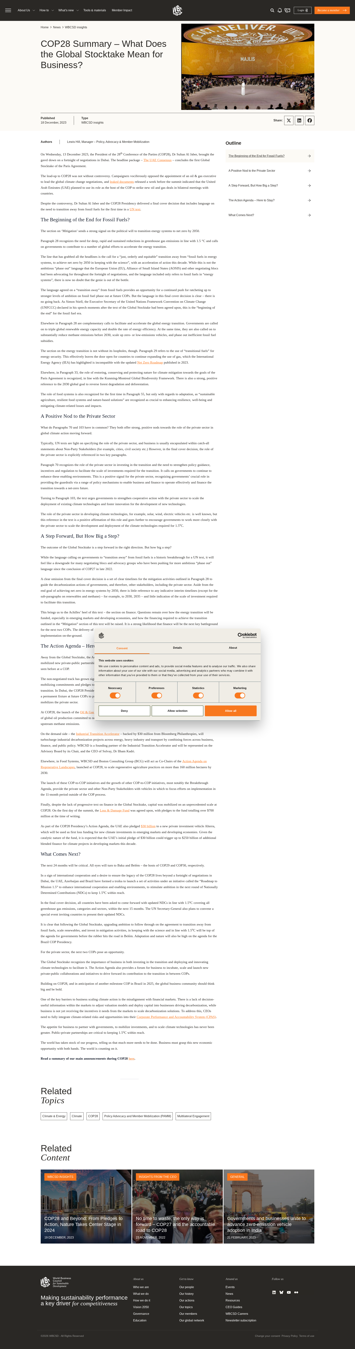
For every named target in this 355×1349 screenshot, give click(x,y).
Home (45, 27)
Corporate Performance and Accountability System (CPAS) (176, 1017)
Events (230, 1287)
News (57, 27)
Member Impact (122, 10)
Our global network (191, 1320)
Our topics (186, 1307)
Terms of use (306, 1335)
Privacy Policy (290, 1335)
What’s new (66, 10)
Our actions (186, 1300)
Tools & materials (94, 10)
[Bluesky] (281, 1292)
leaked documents (122, 182)
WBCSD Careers (237, 1313)
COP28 (93, 1116)
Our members (188, 1313)
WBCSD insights (76, 27)
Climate (77, 1116)
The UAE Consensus (157, 160)
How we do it (141, 1300)
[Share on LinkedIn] (299, 120)
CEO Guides (234, 1307)
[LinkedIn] (274, 1292)
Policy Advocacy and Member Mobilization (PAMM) (137, 1116)
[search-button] (272, 10)
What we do (141, 1293)
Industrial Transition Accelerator (97, 734)
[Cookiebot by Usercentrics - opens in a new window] (240, 635)
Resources (233, 1300)
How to (44, 10)
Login (301, 10)
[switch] (156, 695)
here (131, 1058)
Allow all (230, 710)
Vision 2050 (141, 1307)
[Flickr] (296, 1292)
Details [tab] (177, 647)
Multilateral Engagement (193, 1116)
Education (139, 1320)
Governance (141, 1313)
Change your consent (267, 1335)
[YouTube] (289, 1292)
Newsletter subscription (241, 1320)
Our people (186, 1287)
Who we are (141, 1287)
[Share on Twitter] (288, 120)
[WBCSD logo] (177, 10)
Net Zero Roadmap (150, 362)
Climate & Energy (53, 1116)
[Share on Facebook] (309, 120)
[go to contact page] (287, 10)
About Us (24, 10)
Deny (124, 710)
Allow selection (178, 710)
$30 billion (148, 826)
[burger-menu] (8, 10)
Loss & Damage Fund (114, 810)
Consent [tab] (122, 648)
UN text (135, 209)
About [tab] (233, 647)
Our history (186, 1293)
